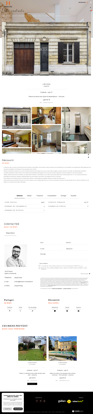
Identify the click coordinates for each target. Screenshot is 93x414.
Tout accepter (18, 409)
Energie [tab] (63, 196)
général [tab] (20, 196)
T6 (42, 15)
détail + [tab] (29, 196)
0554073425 (18, 277)
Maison (39, 15)
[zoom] (16, 128)
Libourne (34, 15)
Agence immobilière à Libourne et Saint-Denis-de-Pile (14, 15)
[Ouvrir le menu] (91, 2)
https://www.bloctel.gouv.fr (52, 285)
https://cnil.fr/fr (83, 282)
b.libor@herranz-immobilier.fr (23, 281)
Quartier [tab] (73, 196)
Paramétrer (7, 409)
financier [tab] (40, 196)
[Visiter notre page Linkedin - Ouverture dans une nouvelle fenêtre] (44, 401)
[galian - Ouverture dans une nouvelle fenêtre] (61, 401)
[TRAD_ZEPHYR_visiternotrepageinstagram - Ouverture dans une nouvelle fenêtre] (40, 401)
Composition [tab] (51, 196)
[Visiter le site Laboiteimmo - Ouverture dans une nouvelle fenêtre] (77, 411)
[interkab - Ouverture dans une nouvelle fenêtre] (78, 401)
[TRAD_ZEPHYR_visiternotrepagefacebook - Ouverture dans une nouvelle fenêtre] (37, 401)
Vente (29, 15)
